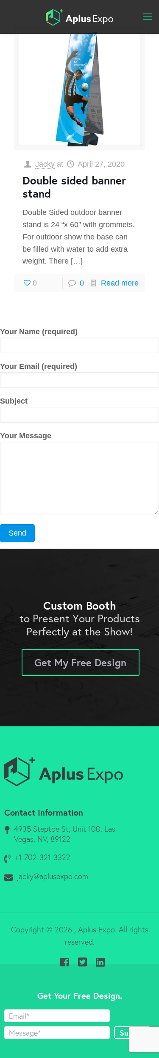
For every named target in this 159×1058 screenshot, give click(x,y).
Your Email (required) (38, 366)
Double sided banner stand (74, 187)
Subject (14, 401)
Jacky (45, 164)
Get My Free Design (80, 662)
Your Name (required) (39, 331)
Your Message (25, 435)
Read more (120, 283)
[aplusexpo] (79, 17)
